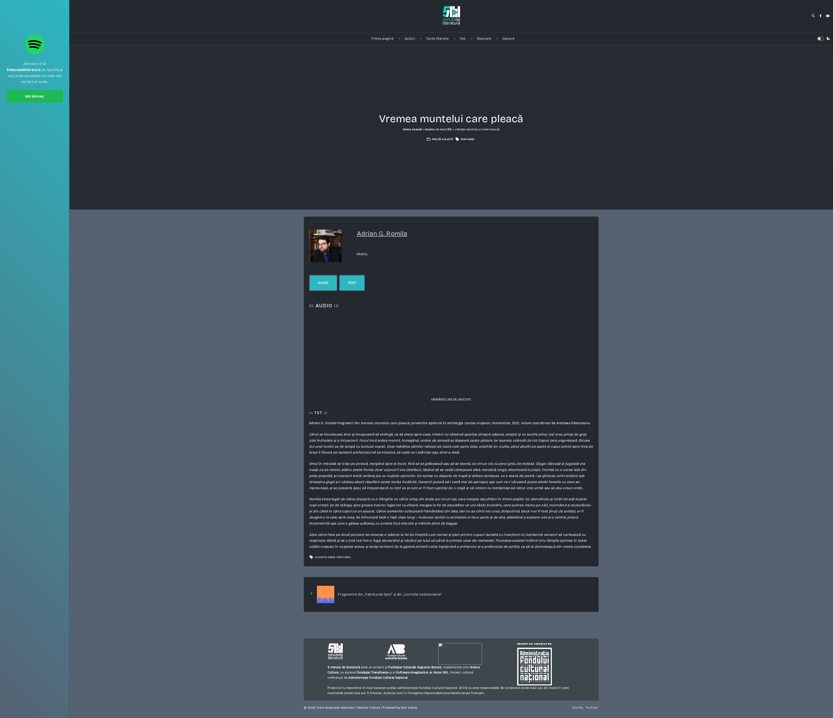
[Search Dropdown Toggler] (813, 16)
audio (323, 283)
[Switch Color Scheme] (828, 38)
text (352, 283)
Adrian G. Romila (382, 234)
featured (468, 139)
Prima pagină (412, 129)
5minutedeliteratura (24, 70)
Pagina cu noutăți (438, 129)
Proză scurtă (442, 139)
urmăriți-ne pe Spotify (451, 399)
